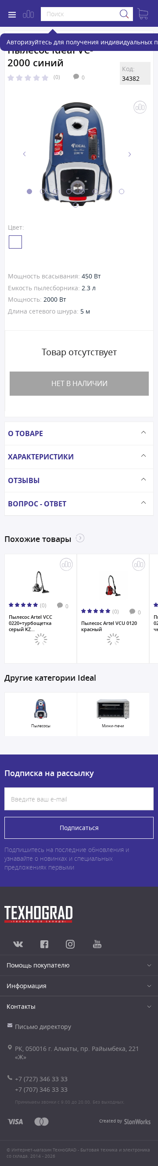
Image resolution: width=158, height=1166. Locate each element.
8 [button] (121, 191)
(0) (57, 76)
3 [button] (55, 191)
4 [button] (69, 191)
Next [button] (129, 154)
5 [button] (82, 191)
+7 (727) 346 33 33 (41, 1079)
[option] (77, 154)
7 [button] (108, 191)
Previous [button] (24, 154)
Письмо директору (43, 1026)
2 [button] (42, 191)
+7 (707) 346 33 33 (41, 1089)
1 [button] (29, 191)
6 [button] (95, 191)
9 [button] (75, 205)
